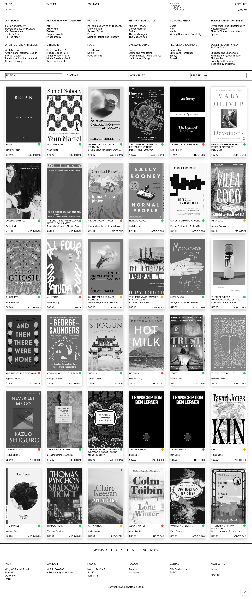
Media (173, 31)
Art (48, 26)
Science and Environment (227, 20)
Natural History (219, 28)
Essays (173, 55)
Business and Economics (224, 53)
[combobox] (21, 9)
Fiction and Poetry (15, 26)
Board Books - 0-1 (56, 50)
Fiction (92, 20)
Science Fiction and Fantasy (103, 37)
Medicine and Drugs (139, 58)
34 (144, 550)
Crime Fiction (94, 28)
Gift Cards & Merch (180, 569)
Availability (137, 75)
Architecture (12, 50)
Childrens (52, 44)
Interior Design (13, 55)
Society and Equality (222, 61)
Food (90, 44)
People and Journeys (183, 44)
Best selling (199, 75)
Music (173, 26)
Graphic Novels (54, 34)
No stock (199, 155)
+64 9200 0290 (55, 569)
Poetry (91, 34)
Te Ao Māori (12, 34)
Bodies (132, 50)
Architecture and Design (21, 44)
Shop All (72, 75)
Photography (53, 37)
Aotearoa (12, 20)
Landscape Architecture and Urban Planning (21, 59)
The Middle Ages (138, 34)
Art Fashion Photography (63, 20)
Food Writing (94, 55)
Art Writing (52, 28)
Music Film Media (180, 20)
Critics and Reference (182, 53)
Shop (8, 4)
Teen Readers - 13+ (57, 61)
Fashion (50, 31)
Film (172, 28)
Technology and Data (223, 63)
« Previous (100, 550)
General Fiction (95, 31)
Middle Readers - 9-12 (58, 58)
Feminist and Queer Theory (226, 55)
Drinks (90, 53)
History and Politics (142, 20)
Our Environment (14, 31)
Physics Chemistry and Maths (227, 31)
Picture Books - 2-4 (57, 53)
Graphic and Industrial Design (21, 53)
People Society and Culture (20, 28)
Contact (93, 4)
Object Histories (138, 28)
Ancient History (137, 26)
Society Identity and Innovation (224, 46)
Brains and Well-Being (140, 53)
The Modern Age (138, 37)
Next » (154, 550)
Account (241, 4)
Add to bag (34, 155)
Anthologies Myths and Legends (105, 26)
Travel (173, 58)
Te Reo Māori (12, 37)
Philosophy (217, 58)
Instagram (134, 572)
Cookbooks (93, 50)
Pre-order (240, 231)
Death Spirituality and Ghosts (145, 55)
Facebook (134, 569)
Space (214, 34)
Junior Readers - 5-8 (57, 55)
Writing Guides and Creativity (185, 34)
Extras (51, 4)
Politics (133, 31)
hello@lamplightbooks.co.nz (61, 572)
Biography (175, 50)
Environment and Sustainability (228, 26)
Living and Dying (139, 44)
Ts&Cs (173, 572)
